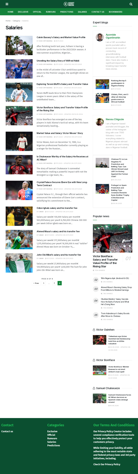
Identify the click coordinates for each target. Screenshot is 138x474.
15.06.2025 (116, 180)
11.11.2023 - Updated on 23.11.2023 (68, 163)
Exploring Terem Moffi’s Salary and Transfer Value (62, 84)
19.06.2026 (114, 406)
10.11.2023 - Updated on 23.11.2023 (68, 189)
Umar (41, 212)
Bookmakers (115, 12)
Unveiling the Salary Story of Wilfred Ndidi (58, 60)
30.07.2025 (116, 105)
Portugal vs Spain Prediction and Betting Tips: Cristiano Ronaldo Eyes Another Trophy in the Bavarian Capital (120, 192)
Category (16, 21)
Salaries (82, 12)
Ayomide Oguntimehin (113, 36)
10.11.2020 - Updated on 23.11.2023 (59, 212)
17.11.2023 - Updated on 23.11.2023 (68, 88)
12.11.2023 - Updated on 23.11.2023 (68, 137)
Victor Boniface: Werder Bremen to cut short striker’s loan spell (118, 369)
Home (10, 12)
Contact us (98, 12)
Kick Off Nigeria (45, 41)
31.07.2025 (116, 89)
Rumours (51, 12)
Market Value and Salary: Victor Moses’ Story (60, 133)
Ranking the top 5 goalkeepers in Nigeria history (118, 83)
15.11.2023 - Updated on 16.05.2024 (69, 114)
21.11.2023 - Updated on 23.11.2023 (68, 64)
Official (37, 12)
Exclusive (23, 12)
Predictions (66, 12)
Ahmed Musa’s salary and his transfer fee (58, 231)
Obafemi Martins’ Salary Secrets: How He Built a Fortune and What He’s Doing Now (115, 301)
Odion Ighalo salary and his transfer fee (57, 208)
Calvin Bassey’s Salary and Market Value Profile (61, 37)
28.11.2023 (59, 41)
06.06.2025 (117, 203)
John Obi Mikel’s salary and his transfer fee (59, 254)
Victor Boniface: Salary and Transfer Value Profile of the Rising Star (105, 261)
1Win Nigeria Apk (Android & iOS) (115, 278)
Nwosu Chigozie (115, 119)
